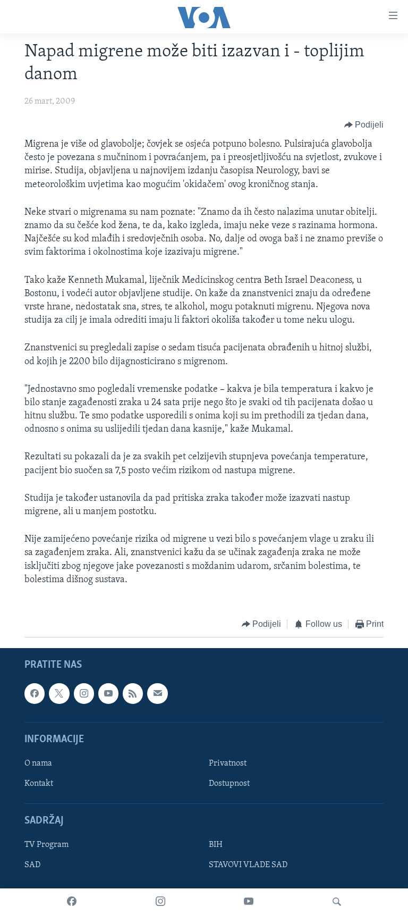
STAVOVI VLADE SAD (248, 865)
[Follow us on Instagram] (84, 694)
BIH (216, 845)
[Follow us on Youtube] (108, 694)
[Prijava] (157, 694)
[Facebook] (71, 901)
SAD (32, 865)
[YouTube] (248, 901)
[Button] (364, 125)
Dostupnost (229, 783)
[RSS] (133, 694)
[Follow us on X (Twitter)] (59, 694)
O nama (38, 763)
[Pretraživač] (337, 901)
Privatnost (227, 763)
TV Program (46, 845)
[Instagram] (160, 901)
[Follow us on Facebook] (34, 694)
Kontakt (38, 783)
